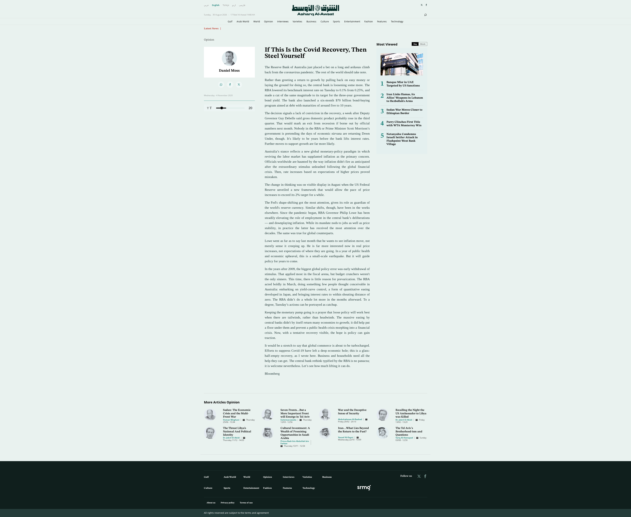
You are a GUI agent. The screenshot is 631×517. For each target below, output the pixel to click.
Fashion (368, 21)
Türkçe (226, 5)
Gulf (230, 21)
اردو (234, 5)
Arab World (243, 21)
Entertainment (352, 21)
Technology (397, 21)
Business (311, 21)
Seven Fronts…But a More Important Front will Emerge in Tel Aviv (295, 413)
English (216, 5)
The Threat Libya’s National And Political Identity (237, 431)
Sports (336, 21)
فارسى (242, 5)
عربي (206, 5)
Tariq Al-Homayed (404, 437)
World (256, 21)
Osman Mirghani (231, 419)
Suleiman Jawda (288, 419)
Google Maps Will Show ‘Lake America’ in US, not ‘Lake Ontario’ (259, 28)
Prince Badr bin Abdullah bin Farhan (294, 442)
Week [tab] (422, 44)
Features (382, 21)
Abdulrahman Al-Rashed (350, 419)
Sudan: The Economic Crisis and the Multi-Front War (237, 413)
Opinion (268, 21)
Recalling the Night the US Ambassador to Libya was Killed (411, 413)
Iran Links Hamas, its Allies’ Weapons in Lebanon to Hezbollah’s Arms (404, 98)
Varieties (297, 21)
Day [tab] (415, 44)
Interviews (283, 21)
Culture (325, 21)
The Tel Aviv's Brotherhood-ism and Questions (409, 431)
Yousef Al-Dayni (345, 437)
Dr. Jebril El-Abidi (404, 419)
